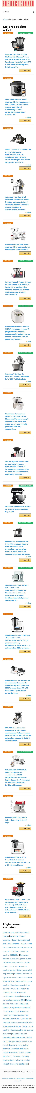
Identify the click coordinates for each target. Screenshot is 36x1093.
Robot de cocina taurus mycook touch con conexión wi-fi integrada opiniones (18, 1023)
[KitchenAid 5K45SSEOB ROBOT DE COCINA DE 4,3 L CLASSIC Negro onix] (18, 496)
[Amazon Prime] (28, 118)
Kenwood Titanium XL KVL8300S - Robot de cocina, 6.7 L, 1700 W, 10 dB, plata (17, 376)
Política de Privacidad (27, 1078)
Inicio (5, 19)
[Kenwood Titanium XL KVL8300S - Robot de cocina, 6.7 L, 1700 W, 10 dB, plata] (18, 363)
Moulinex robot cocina (13, 962)
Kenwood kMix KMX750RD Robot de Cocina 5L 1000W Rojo (16, 820)
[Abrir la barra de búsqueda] (33, 12)
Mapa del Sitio (18, 1081)
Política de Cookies (14, 1078)
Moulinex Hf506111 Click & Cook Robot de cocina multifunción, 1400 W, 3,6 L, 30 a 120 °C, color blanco (17, 861)
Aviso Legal (5, 1078)
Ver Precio (26, 71)
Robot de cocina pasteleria (16, 1064)
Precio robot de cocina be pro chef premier (17, 1045)
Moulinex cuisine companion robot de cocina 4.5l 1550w (17, 951)
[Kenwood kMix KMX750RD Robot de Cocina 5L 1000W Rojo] (18, 807)
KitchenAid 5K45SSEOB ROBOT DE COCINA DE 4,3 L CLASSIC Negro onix (18, 509)
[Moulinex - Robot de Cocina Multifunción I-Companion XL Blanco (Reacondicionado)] (18, 234)
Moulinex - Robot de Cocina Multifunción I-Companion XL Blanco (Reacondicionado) (17, 247)
